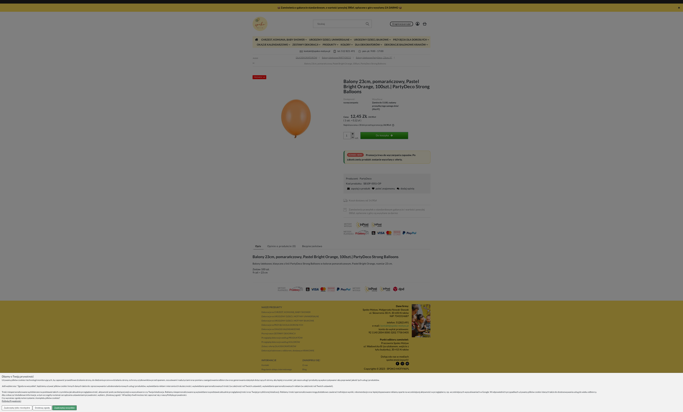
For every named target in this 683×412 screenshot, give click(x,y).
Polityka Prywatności (11, 401)
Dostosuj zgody (42, 408)
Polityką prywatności (176, 395)
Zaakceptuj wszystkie (64, 408)
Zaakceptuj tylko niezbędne (17, 408)
